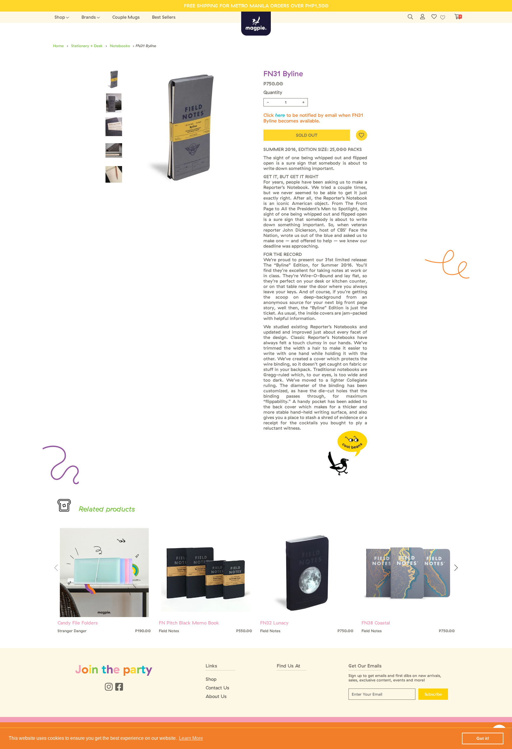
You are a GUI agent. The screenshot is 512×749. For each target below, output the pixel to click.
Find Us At (288, 666)
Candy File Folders (77, 623)
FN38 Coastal (375, 623)
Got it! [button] (482, 738)
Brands (88, 17)
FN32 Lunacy (274, 623)
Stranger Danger (72, 631)
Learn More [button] (191, 738)
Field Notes (169, 631)
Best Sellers (163, 17)
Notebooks (120, 45)
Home (58, 45)
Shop (60, 17)
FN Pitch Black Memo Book (189, 623)
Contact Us (217, 688)
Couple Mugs (126, 17)
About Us (216, 696)
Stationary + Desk (87, 45)
